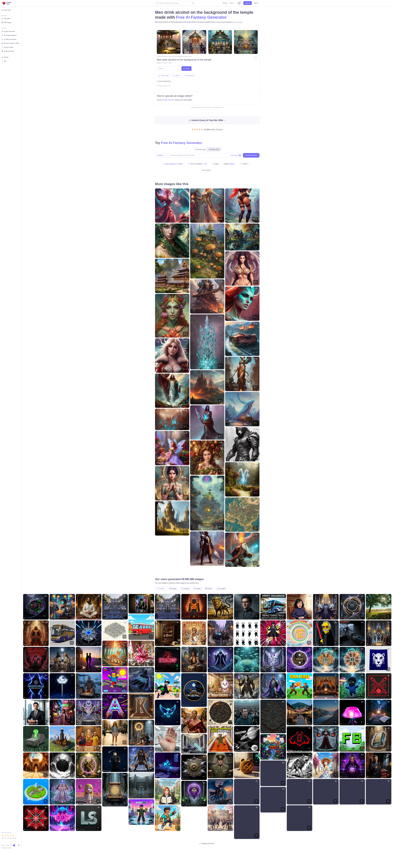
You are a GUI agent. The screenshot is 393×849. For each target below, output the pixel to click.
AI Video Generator (10, 39)
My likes (161, 588)
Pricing (225, 3)
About (7, 845)
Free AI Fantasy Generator (201, 17)
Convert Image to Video (11, 43)
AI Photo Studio (9, 51)
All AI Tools (7, 10)
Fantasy (159, 63)
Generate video (214, 149)
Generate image (200, 149)
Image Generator (9, 31)
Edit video (7, 18)
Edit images (7, 22)
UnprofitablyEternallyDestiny (183, 56)
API (5, 61)
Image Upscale (168, 100)
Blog (3, 845)
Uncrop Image (8, 47)
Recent (173, 588)
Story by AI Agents (196, 164)
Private (245, 164)
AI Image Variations (10, 35)
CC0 (169, 86)
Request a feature (7, 848)
